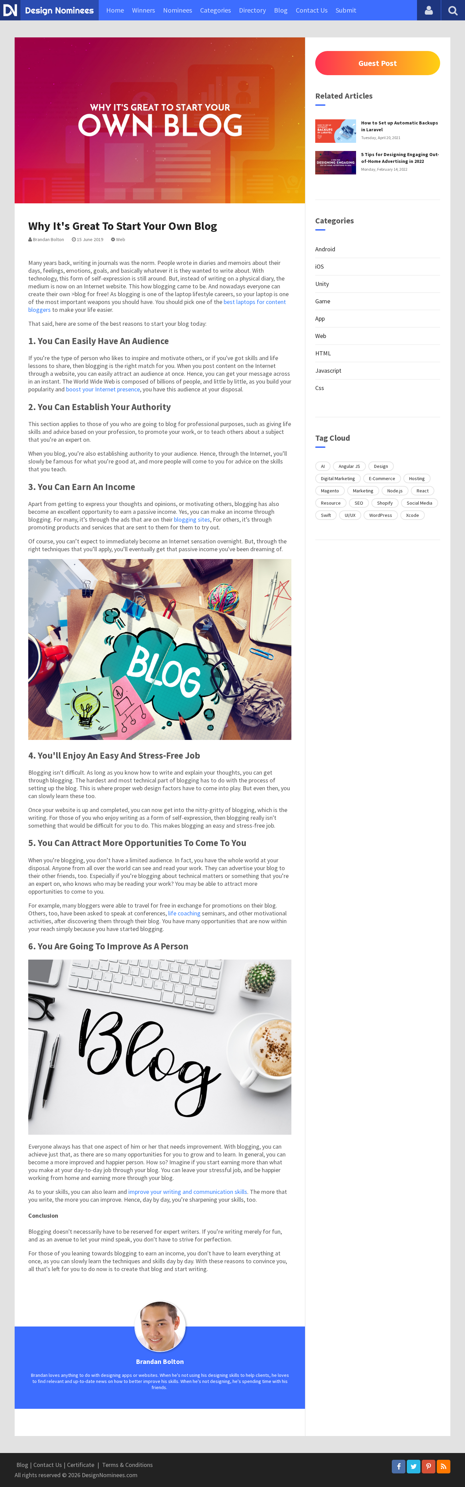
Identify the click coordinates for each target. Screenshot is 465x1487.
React (423, 491)
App (320, 318)
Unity (322, 284)
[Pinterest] (428, 1466)
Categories (215, 10)
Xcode (412, 515)
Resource (331, 503)
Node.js (395, 491)
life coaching (184, 913)
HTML (323, 353)
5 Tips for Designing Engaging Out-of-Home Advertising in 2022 (400, 157)
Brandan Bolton (48, 239)
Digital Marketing (338, 478)
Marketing (363, 491)
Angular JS (349, 466)
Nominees (177, 10)
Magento (330, 491)
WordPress (380, 515)
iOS (319, 266)
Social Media (419, 503)
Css (319, 388)
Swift (326, 515)
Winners (143, 10)
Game (322, 301)
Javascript (328, 370)
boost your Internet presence (103, 389)
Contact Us (311, 10)
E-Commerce (382, 478)
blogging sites (192, 519)
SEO (359, 503)
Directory (252, 10)
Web (120, 239)
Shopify (385, 503)
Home (115, 10)
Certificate (80, 1465)
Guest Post (377, 63)
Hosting (417, 478)
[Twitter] (413, 1466)
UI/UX (350, 515)
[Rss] (443, 1466)
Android (325, 249)
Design (381, 466)
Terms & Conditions (127, 1465)
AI (323, 466)
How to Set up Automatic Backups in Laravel (399, 126)
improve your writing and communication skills (187, 1192)
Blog (281, 10)
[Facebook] (398, 1466)
